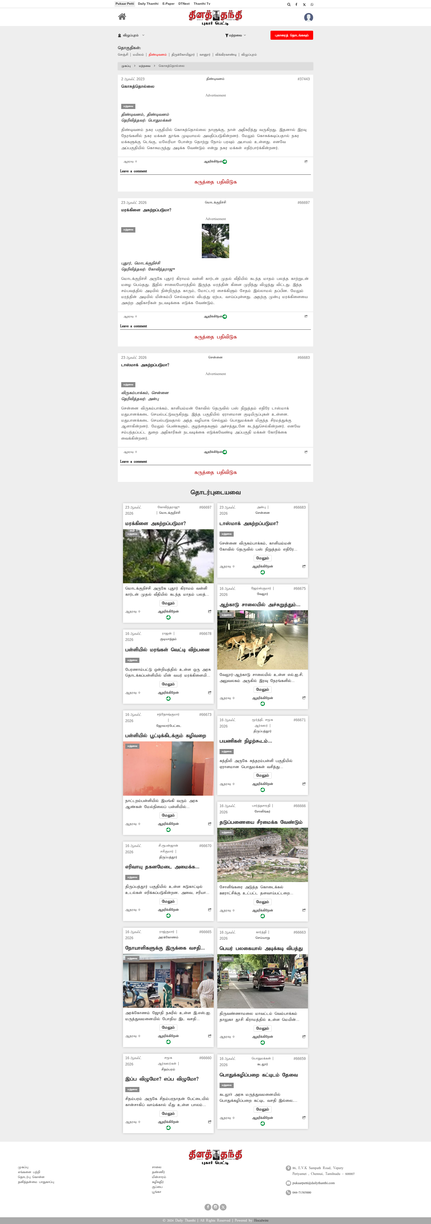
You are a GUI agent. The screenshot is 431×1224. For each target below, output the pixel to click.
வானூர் (205, 55)
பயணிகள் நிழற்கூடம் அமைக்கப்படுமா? (244, 741)
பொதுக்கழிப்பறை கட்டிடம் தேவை (259, 1075)
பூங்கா (156, 1192)
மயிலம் (138, 55)
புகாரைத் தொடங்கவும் (292, 35)
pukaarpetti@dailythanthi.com (313, 1183)
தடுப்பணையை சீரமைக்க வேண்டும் (261, 822)
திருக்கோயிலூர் (183, 55)
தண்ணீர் (158, 1172)
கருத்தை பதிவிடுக (215, 182)
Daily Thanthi (148, 3)
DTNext (184, 3)
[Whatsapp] (312, 4)
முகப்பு (126, 66)
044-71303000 (301, 1193)
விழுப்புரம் (249, 55)
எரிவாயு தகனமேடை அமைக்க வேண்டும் (160, 867)
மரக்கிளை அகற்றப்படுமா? (146, 210)
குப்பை (157, 1187)
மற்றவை (144, 66)
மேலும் (168, 603)
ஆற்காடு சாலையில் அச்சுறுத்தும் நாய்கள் (258, 605)
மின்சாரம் (159, 1177)
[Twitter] (304, 4)
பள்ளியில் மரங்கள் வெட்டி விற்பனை (167, 650)
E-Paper (168, 3)
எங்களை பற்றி (29, 1172)
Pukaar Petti (125, 3)
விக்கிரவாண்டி (226, 55)
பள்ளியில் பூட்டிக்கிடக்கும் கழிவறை (165, 736)
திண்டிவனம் (158, 55)
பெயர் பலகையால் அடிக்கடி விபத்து (261, 948)
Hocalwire (261, 1221)
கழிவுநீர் (158, 1182)
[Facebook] (296, 4)
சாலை (157, 1167)
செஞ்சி (123, 55)
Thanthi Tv (202, 3)
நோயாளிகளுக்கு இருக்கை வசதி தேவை (162, 948)
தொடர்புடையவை (216, 493)
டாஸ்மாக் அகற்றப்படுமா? (145, 365)
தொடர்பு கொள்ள (31, 1177)
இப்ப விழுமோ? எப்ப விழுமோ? (161, 1079)
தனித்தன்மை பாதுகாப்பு (36, 1182)
